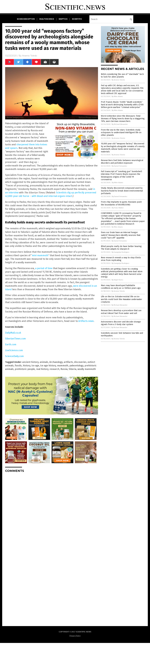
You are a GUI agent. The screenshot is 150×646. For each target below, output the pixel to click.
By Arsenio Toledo (118, 80)
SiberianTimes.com (15, 338)
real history (42, 369)
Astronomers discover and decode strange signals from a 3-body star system (121, 323)
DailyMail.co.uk (13, 332)
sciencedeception (26, 19)
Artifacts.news (86, 321)
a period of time (43, 268)
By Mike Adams (117, 96)
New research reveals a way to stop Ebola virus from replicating (121, 258)
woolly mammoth (86, 369)
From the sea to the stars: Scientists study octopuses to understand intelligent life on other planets (121, 132)
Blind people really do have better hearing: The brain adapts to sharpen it (121, 247)
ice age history (48, 365)
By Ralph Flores (117, 280)
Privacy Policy (75, 636)
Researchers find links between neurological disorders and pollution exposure (122, 161)
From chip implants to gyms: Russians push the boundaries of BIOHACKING (121, 203)
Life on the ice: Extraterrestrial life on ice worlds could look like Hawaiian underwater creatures (121, 299)
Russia (64, 369)
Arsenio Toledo (29, 55)
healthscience (46, 19)
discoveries (80, 362)
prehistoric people (25, 369)
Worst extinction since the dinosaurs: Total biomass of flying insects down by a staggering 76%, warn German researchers (123, 118)
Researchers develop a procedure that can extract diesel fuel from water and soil (121, 311)
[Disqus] (51, 511)
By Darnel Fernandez (119, 166)
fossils (18, 365)
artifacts (68, 362)
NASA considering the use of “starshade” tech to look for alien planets (122, 75)
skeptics (63, 19)
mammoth (62, 365)
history (26, 365)
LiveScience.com (14, 350)
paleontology (76, 365)
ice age (35, 365)
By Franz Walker (118, 208)
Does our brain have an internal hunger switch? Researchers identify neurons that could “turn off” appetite (120, 235)
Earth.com (10, 344)
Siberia (72, 369)
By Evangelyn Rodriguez (120, 252)
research (54, 369)
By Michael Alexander (120, 124)
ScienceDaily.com (14, 356)
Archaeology (56, 362)
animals (44, 362)
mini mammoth (40, 255)
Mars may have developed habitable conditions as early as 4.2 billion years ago (121, 286)
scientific (77, 19)
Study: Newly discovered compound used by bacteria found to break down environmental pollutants (122, 191)
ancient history (30, 362)
